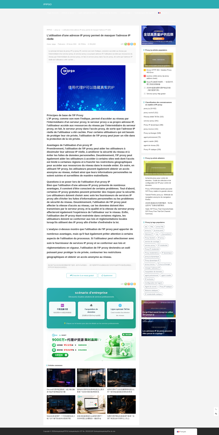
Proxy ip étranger (150, 133)
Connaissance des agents (144, 13)
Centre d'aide (125, 13)
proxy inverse (149, 129)
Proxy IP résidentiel (152, 249)
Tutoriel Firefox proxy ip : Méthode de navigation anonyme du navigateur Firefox (159, 197)
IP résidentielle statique (153, 294)
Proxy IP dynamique (151, 125)
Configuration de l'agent (153, 283)
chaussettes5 (166, 234)
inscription (172, 21)
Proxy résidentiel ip (152, 253)
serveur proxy (149, 121)
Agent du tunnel (150, 287)
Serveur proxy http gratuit (156, 94)
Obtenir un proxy (68, 13)
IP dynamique (167, 253)
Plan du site (111, 431)
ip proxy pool (158, 230)
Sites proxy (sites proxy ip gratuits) (157, 66)
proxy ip (57, 30)
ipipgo (54, 44)
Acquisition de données (108, 13)
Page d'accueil (52, 13)
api (146, 226)
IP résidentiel (162, 245)
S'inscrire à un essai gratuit (83, 275)
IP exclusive (149, 279)
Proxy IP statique (150, 149)
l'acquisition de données (153, 272)
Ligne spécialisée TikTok (87, 13)
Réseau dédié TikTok (151, 117)
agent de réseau (150, 145)
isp (157, 234)
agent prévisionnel (150, 137)
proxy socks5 (149, 113)
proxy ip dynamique (152, 256)
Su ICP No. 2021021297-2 (86, 431)
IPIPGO (47, 4)
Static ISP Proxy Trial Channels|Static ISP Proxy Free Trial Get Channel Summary (159, 211)
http (151, 226)
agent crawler (149, 141)
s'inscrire (162, 21)
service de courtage (152, 241)
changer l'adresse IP (152, 268)
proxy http (159, 226)
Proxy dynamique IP (152, 260)
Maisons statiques (151, 290)
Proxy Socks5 (150, 238)
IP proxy (161, 238)
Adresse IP (149, 234)
